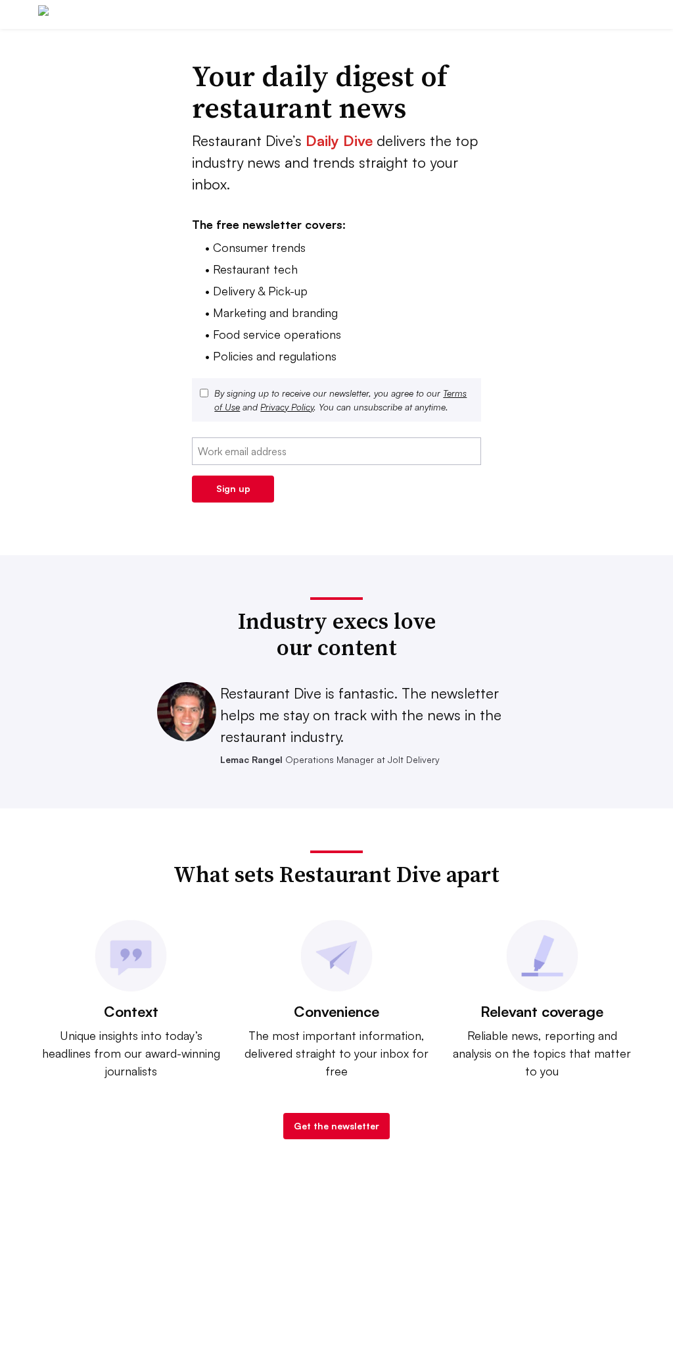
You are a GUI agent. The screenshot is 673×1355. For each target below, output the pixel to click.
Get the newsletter (336, 1125)
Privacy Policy (286, 406)
